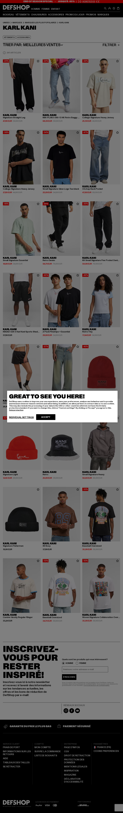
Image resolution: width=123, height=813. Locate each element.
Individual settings (21, 417)
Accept (45, 417)
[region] (62, 406)
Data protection (16, 410)
